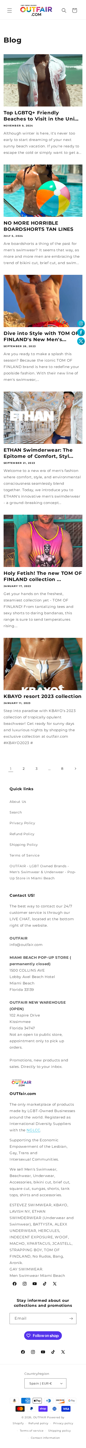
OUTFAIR (39, 1417)
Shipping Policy (24, 845)
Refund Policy (22, 834)
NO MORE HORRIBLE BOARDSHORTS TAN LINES (39, 226)
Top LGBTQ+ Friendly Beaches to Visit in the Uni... (41, 116)
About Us (18, 801)
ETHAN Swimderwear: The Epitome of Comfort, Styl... (38, 453)
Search (16, 812)
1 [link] (10, 768)
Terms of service (31, 1430)
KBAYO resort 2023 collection (43, 696)
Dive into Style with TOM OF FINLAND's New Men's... (41, 336)
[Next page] (75, 768)
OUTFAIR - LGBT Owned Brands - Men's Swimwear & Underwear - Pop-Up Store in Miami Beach (43, 872)
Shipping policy (59, 1430)
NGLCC (33, 1130)
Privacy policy (63, 1423)
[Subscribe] (71, 1318)
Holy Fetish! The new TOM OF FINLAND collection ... (43, 576)
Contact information (45, 1437)
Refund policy (38, 1423)
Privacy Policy (22, 823)
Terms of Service (25, 855)
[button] (9, 10)
